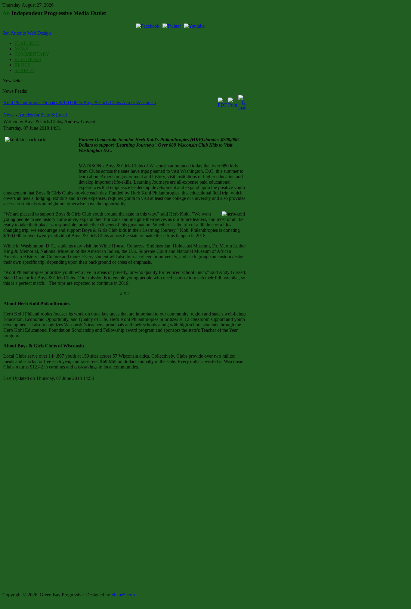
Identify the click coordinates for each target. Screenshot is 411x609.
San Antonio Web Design (26, 33)
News (9, 114)
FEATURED (27, 43)
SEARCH (24, 70)
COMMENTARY (31, 54)
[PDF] (222, 104)
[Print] (232, 104)
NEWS (21, 48)
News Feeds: (14, 91)
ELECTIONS (27, 59)
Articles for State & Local (42, 114)
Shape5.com (123, 594)
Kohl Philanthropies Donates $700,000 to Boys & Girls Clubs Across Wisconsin (79, 102)
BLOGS (22, 64)
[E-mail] (242, 107)
